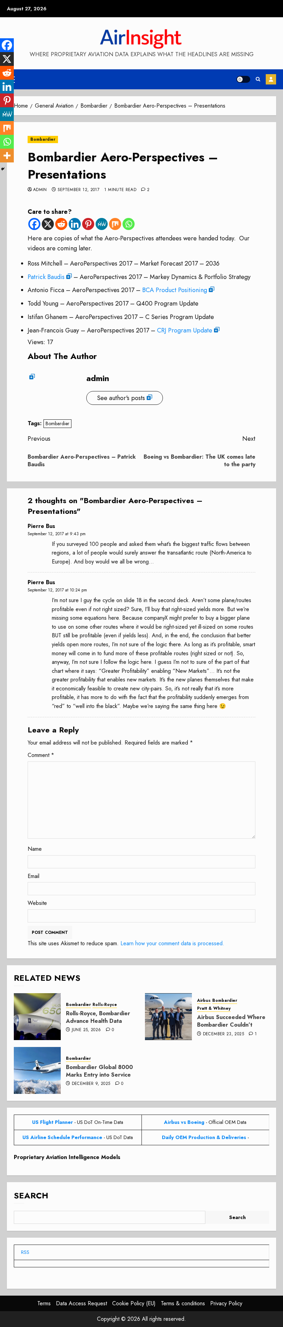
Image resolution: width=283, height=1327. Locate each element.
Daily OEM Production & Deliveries (204, 1137)
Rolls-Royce (104, 1005)
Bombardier (42, 139)
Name (35, 849)
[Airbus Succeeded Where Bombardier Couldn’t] (168, 1016)
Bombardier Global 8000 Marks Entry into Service (99, 1071)
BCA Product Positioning (174, 290)
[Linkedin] (75, 224)
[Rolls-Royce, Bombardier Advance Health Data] (37, 1016)
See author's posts (121, 397)
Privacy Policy (226, 1303)
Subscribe (271, 79)
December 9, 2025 (91, 1084)
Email (33, 876)
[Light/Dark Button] (243, 79)
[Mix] (115, 224)
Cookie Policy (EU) (134, 1303)
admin (40, 190)
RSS (25, 1252)
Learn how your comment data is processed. (172, 943)
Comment (41, 755)
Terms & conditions (183, 1303)
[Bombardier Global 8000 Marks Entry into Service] (37, 1070)
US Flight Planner (52, 1122)
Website (37, 903)
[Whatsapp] (129, 224)
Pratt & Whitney (214, 1008)
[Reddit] (61, 224)
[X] (48, 224)
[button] (258, 79)
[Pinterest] (88, 224)
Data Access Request (81, 1303)
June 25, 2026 (86, 1030)
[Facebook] (34, 224)
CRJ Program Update (184, 330)
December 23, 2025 (223, 1034)
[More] (7, 155)
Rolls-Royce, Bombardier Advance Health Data (98, 1017)
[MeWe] (102, 224)
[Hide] (3, 169)
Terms (44, 1303)
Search (31, 1195)
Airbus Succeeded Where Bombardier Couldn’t (231, 1021)
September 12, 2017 (78, 190)
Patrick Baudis (46, 276)
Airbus (204, 1001)
